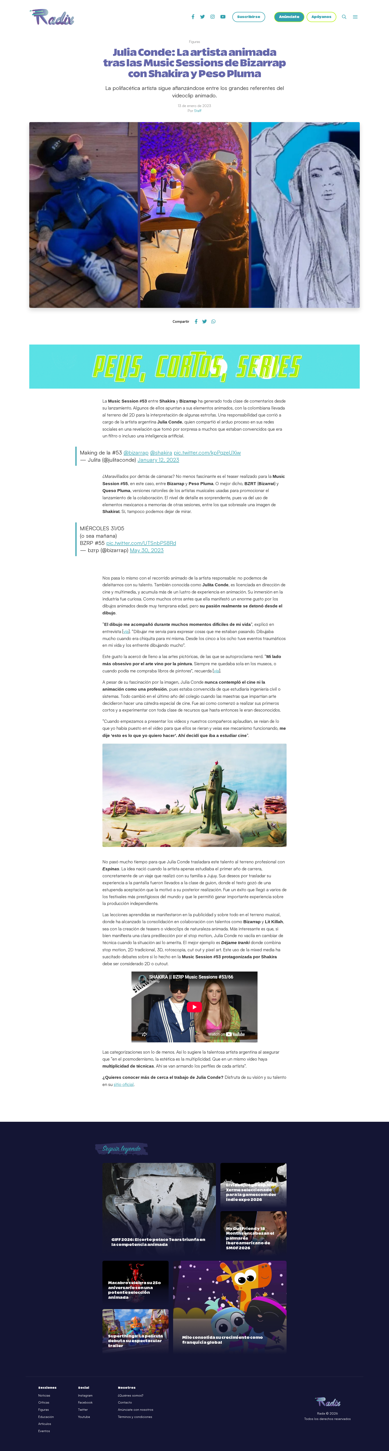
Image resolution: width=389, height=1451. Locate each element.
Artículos (44, 1424)
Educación (46, 1417)
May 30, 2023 (147, 550)
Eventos (44, 1431)
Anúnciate (289, 17)
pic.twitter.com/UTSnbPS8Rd (141, 543)
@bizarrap (136, 452)
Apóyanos (321, 17)
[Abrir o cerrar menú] (355, 16)
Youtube (84, 1417)
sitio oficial (124, 1084)
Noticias (44, 1395)
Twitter (83, 1409)
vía (126, 631)
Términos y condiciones (135, 1417)
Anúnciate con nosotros (135, 1409)
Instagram (85, 1395)
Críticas (43, 1402)
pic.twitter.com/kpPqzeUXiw (207, 452)
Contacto (125, 1402)
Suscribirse (248, 17)
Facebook (85, 1402)
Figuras (43, 1409)
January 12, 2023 (158, 459)
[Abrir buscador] (344, 17)
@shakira (161, 452)
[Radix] (51, 17)
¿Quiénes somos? (130, 1395)
